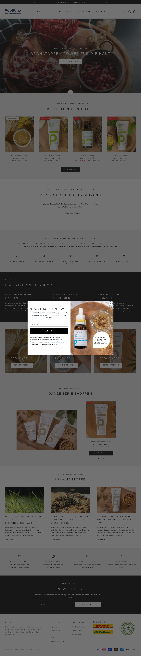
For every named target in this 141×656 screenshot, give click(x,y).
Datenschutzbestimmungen (58, 342)
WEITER (49, 330)
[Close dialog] (111, 303)
